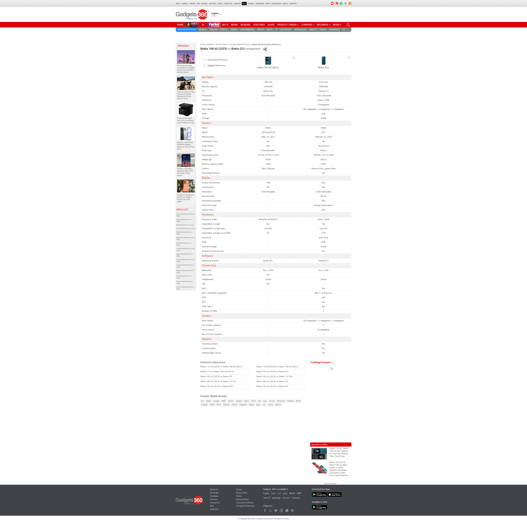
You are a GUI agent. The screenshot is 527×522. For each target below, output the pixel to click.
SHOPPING (259, 4)
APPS (268, 4)
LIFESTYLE (228, 4)
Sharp (251, 405)
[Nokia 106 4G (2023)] (268, 61)
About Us (214, 490)
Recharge (322, 24)
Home (180, 24)
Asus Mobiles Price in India (184, 244)
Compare (306, 24)
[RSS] (349, 3)
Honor (230, 401)
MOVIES (204, 4)
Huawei (239, 401)
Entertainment (247, 30)
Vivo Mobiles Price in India (186, 228)
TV (276, 30)
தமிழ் (285, 494)
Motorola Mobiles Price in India (185, 238)
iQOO (253, 401)
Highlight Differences (216, 66)
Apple (208, 401)
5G (344, 30)
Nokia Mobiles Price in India (184, 233)
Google (216, 401)
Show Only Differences (217, 60)
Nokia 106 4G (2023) (268, 68)
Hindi (273, 494)
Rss (292, 510)
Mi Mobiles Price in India (185, 225)
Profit (193, 4)
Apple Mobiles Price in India (184, 255)
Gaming (234, 30)
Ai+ (202, 401)
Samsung (242, 405)
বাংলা (279, 494)
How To (223, 30)
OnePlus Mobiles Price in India (185, 249)
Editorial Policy (242, 500)
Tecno (270, 405)
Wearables (334, 30)
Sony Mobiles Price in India (184, 277)
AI (203, 24)
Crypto (260, 30)
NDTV (178, 4)
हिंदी (198, 4)
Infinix (246, 401)
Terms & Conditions (245, 503)
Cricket (212, 4)
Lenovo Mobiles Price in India (185, 288)
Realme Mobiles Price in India (185, 271)
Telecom (213, 30)
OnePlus (204, 405)
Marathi (293, 4)
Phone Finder (221, 44)
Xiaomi (278, 405)
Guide (271, 24)
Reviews (245, 24)
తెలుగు (292, 493)
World (185, 4)
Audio (269, 30)
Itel (259, 401)
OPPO (212, 405)
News (234, 24)
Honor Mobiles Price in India (184, 282)
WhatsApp (287, 510)
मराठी (299, 494)
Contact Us (215, 503)
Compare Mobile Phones (239, 44)
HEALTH (237, 4)
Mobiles (203, 30)
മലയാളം (276, 498)
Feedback (214, 496)
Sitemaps (214, 493)
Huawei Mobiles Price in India (185, 260)
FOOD (220, 4)
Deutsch (286, 498)
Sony (258, 405)
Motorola (280, 401)
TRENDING (183, 46)
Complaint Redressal (245, 506)
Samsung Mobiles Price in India (185, 215)
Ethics (239, 496)
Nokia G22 (323, 68)
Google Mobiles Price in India (185, 266)
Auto (225, 24)
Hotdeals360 (300, 30)
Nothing (290, 401)
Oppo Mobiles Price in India (184, 220)
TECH (244, 4)
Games (251, 4)
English (266, 494)
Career (239, 490)
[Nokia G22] (323, 61)
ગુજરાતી (266, 498)
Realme (226, 405)
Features (259, 24)
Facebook (265, 510)
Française (296, 498)
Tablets (312, 30)
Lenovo (272, 401)
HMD (223, 401)
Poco (219, 405)
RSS (212, 506)
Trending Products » (321, 362)
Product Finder (287, 24)
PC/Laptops (286, 30)
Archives (213, 500)
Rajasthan (276, 4)
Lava (264, 401)
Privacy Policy (241, 493)
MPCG (285, 4)
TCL (264, 405)
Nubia (298, 401)
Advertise (214, 509)
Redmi (234, 405)
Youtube (276, 510)
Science (323, 30)
